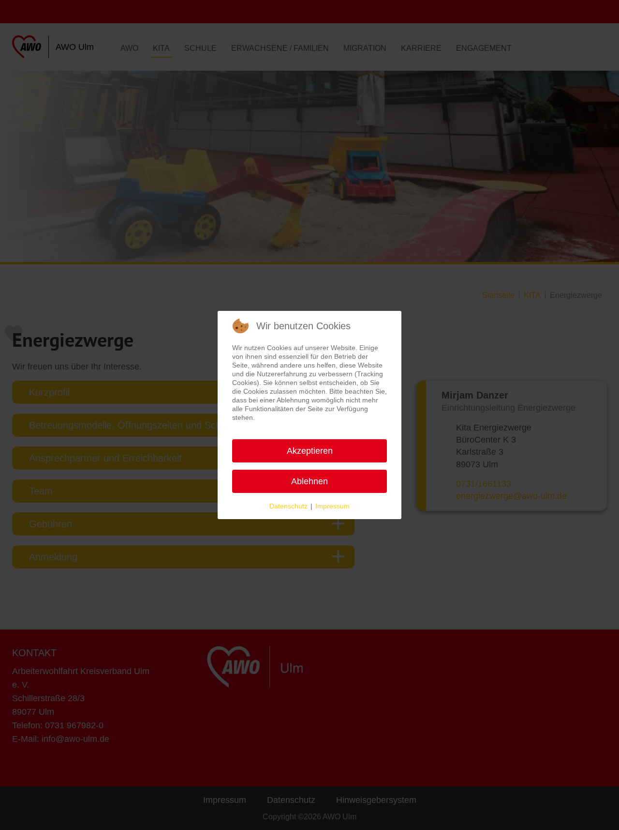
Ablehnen (309, 481)
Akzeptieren (310, 451)
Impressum (332, 506)
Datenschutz (288, 506)
